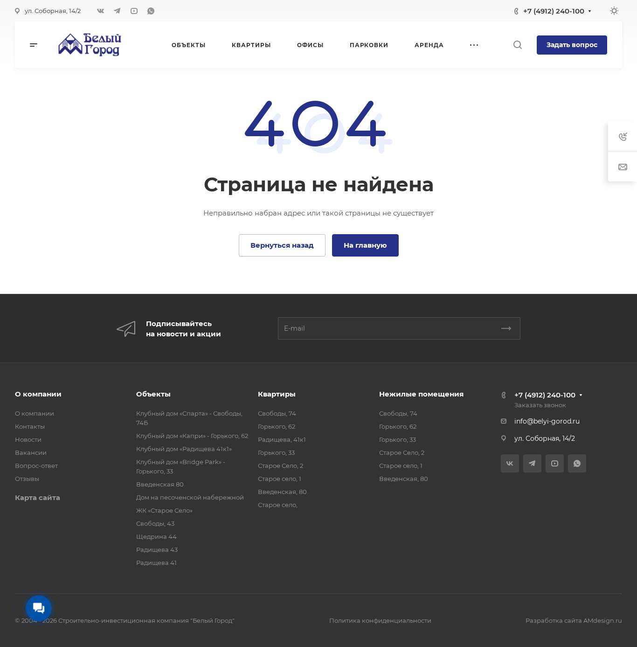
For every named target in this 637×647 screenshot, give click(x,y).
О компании (38, 394)
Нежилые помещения (421, 394)
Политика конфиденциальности (380, 620)
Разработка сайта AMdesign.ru (574, 620)
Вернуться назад (282, 245)
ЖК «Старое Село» (164, 510)
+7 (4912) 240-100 (553, 11)
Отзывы (27, 478)
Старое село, (278, 504)
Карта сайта (37, 497)
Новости (28, 439)
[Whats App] (150, 10)
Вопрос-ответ (36, 465)
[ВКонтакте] (100, 10)
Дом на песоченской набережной (190, 497)
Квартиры (277, 394)
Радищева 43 (157, 549)
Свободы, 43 (155, 523)
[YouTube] (133, 10)
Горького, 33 (276, 452)
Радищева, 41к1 (282, 439)
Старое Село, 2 (280, 465)
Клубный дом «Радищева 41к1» (184, 448)
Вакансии (31, 452)
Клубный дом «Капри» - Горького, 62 (192, 435)
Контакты (30, 426)
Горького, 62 (276, 426)
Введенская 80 (160, 484)
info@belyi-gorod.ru (547, 421)
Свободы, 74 (277, 413)
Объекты (153, 394)
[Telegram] (117, 10)
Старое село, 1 (279, 478)
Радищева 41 (156, 562)
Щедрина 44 (156, 536)
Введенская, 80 (282, 491)
